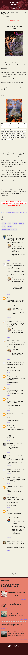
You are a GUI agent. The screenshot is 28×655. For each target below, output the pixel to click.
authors (4, 223)
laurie (8, 298)
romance (9, 226)
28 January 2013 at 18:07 (17, 486)
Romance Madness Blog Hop (9, 229)
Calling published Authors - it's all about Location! (11, 625)
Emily (8, 541)
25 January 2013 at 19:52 (15, 263)
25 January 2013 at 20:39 (18, 279)
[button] (26, 13)
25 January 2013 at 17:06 (17, 235)
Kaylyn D (9, 236)
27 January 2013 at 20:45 (19, 443)
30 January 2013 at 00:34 (18, 521)
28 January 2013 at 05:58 (18, 469)
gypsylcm (9, 321)
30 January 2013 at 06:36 (16, 541)
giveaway (21, 223)
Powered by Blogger (15, 646)
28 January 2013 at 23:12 (19, 497)
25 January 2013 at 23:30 (18, 350)
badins (17, 648)
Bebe (8, 477)
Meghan (9, 376)
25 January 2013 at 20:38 (18, 246)
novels (3, 226)
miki (8, 263)
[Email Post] (2, 220)
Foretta (9, 413)
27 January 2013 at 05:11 (17, 413)
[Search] (26, 3)
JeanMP (9, 486)
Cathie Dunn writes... (14, 3)
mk (8, 388)
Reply (9, 260)
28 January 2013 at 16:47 (16, 477)
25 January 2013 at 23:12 (15, 340)
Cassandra (10, 443)
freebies (15, 223)
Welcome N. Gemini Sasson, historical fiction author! (10, 585)
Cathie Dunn (15, 245)
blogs (9, 223)
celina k (9, 455)
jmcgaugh (9, 469)
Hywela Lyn (15, 520)
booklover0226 (11, 426)
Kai (8, 340)
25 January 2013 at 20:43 (16, 297)
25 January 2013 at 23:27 (18, 309)
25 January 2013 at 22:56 (18, 321)
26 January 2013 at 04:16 (17, 376)
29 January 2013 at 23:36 (18, 511)
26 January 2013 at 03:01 (18, 362)
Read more (24, 599)
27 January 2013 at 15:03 (13, 427)
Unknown (9, 362)
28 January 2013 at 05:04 (17, 455)
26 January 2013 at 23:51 (18, 398)
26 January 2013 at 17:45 (15, 388)
